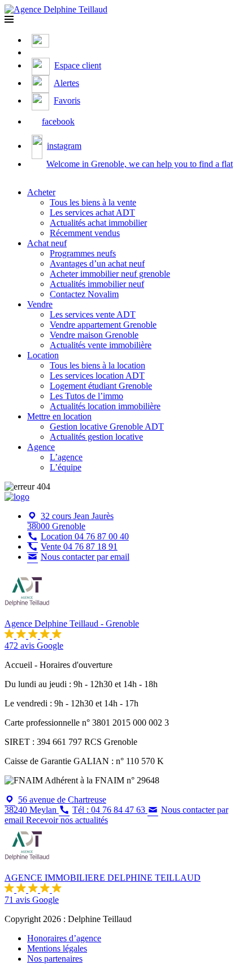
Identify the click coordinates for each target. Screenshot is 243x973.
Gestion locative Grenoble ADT (107, 426)
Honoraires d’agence (64, 938)
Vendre (40, 304)
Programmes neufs (83, 253)
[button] (9, 19)
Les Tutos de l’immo (86, 396)
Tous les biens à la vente (93, 202)
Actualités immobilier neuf (97, 284)
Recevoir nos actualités (67, 820)
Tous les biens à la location (97, 365)
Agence (41, 447)
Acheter (41, 192)
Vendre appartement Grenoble (103, 324)
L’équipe (65, 467)
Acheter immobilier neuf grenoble (110, 273)
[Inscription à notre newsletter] (34, 52)
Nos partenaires (55, 958)
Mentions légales (57, 948)
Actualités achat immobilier (98, 223)
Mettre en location (59, 416)
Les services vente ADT (93, 314)
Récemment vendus (85, 233)
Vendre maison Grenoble (94, 335)
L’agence (66, 457)
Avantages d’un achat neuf (97, 263)
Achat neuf (47, 243)
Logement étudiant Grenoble (101, 386)
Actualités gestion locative (96, 437)
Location (43, 355)
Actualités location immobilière (105, 406)
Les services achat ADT (92, 212)
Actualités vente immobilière (100, 345)
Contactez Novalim (84, 294)
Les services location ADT (97, 375)
